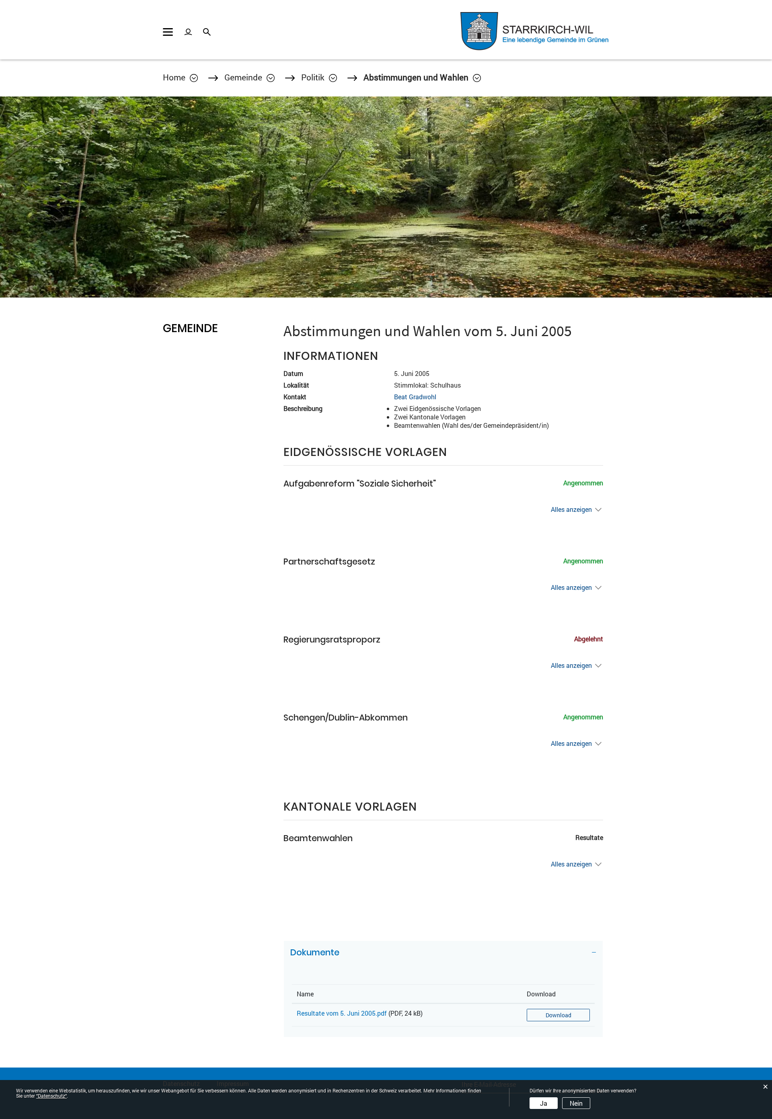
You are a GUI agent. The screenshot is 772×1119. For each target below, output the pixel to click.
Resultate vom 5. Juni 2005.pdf (342, 1013)
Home (174, 77)
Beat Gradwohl (415, 396)
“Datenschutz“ (51, 1095)
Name (305, 994)
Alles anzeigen (571, 509)
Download (541, 994)
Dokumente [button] (314, 952)
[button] (249, 77)
